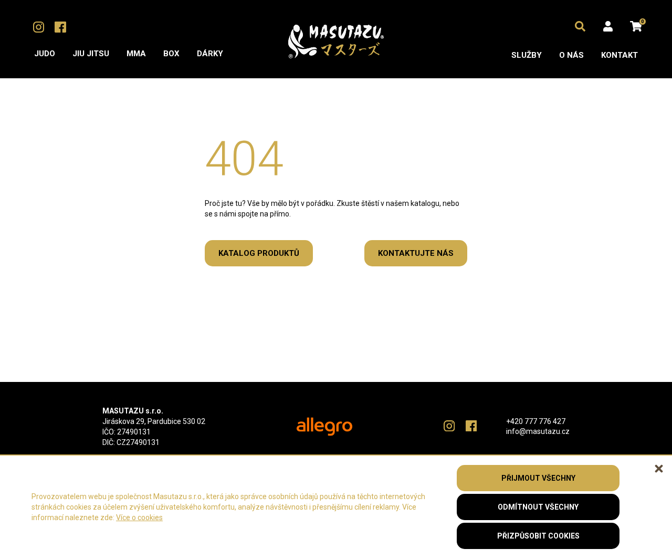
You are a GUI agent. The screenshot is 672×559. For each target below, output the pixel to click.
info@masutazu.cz (538, 431)
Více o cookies (139, 517)
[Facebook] (60, 27)
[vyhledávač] (580, 26)
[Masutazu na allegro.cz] (324, 427)
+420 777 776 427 (535, 421)
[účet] (608, 26)
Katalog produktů (258, 253)
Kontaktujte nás (416, 253)
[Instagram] (38, 27)
